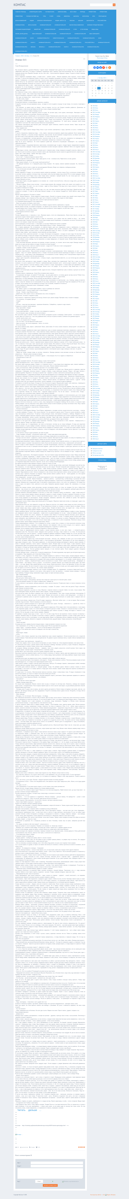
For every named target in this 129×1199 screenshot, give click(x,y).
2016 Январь (95, 160)
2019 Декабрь (96, 263)
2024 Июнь (95, 382)
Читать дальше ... (29, 1110)
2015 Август (95, 149)
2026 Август (95, 439)
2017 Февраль (96, 189)
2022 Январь (95, 318)
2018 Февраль (96, 215)
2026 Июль (95, 436)
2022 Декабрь (96, 342)
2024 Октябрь (96, 390)
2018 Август (95, 228)
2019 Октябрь (96, 259)
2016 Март (95, 165)
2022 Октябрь (96, 338)
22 (112, 90)
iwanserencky (25, 1147)
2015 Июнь (95, 145)
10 (95, 88)
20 (105, 90)
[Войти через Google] (106, 67)
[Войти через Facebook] (100, 67)
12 (102, 88)
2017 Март (95, 191)
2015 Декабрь (96, 158)
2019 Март (95, 243)
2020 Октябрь (96, 285)
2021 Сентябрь (96, 309)
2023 (22, 56)
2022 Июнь (95, 329)
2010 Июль (95, 110)
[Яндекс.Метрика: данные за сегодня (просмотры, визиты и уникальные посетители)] (110, 1194)
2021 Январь (95, 292)
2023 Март (95, 349)
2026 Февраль (96, 425)
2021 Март (95, 296)
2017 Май (94, 195)
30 (92, 95)
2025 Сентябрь (96, 414)
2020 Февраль (96, 268)
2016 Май (94, 169)
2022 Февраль (96, 320)
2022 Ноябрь (95, 340)
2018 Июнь (95, 224)
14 (108, 88)
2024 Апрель (95, 377)
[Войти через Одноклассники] (109, 67)
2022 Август (95, 333)
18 (99, 90)
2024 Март (95, 375)
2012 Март (95, 119)
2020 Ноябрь (95, 287)
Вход (106, 58)
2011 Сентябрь (96, 112)
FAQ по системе (96, 453)
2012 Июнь (95, 125)
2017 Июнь (95, 197)
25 (99, 93)
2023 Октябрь (96, 364)
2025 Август (95, 412)
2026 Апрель (95, 430)
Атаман (33, 1147)
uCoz (104, 1194)
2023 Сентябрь (96, 362)
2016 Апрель (95, 167)
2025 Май (94, 406)
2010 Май (94, 105)
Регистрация (100, 58)
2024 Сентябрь (96, 388)
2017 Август (95, 202)
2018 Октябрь (96, 233)
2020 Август (95, 281)
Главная (17, 56)
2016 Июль (95, 173)
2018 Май (94, 222)
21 (108, 90)
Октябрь (27, 56)
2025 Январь (95, 397)
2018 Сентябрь (96, 230)
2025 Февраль (96, 399)
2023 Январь (95, 344)
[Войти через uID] (94, 67)
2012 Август (95, 130)
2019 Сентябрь (96, 257)
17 (95, 90)
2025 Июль (95, 410)
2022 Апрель (95, 325)
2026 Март (95, 428)
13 (105, 88)
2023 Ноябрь (95, 366)
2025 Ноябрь (95, 419)
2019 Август (95, 254)
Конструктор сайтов (95, 1194)
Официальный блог (97, 448)
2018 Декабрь (96, 237)
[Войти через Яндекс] (103, 67)
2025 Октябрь (96, 417)
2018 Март (95, 217)
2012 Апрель (95, 121)
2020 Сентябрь (96, 283)
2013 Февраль (96, 136)
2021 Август (95, 307)
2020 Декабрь (96, 290)
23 (92, 93)
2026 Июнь (95, 434)
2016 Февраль (96, 162)
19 (102, 90)
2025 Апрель (95, 403)
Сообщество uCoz (97, 450)
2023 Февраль (96, 347)
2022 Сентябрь (96, 336)
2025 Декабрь (96, 421)
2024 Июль (95, 384)
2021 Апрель (95, 298)
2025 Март (95, 401)
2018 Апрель (95, 219)
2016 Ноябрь (95, 182)
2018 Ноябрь (95, 235)
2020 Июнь (95, 276)
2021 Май (94, 300)
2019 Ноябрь (95, 261)
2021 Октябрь (96, 311)
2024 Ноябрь (95, 393)
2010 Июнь (95, 108)
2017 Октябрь (96, 206)
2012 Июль (95, 127)
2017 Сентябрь (96, 204)
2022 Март (95, 322)
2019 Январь (95, 239)
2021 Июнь (95, 303)
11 (31, 56)
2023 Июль (95, 357)
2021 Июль (95, 305)
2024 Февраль (96, 373)
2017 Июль (95, 200)
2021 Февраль (96, 294)
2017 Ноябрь (95, 208)
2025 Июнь (95, 408)
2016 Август (95, 176)
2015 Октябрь (96, 154)
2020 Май (94, 274)
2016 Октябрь (96, 180)
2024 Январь (95, 371)
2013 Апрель (95, 138)
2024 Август (95, 386)
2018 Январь (95, 213)
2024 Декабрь (96, 395)
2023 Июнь (95, 355)
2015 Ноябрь (95, 156)
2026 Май (94, 432)
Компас (20, 5)
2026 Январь (95, 423)
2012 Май (94, 123)
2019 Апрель (95, 246)
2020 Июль (95, 279)
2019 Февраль (96, 241)
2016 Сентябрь (96, 178)
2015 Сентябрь (96, 151)
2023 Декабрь (96, 368)
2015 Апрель (95, 140)
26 (102, 93)
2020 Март (95, 270)
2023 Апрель (95, 351)
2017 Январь (95, 187)
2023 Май (94, 353)
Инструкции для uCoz (98, 455)
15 (112, 88)
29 (112, 93)
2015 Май (94, 143)
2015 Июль (95, 147)
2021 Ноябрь (95, 314)
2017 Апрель (95, 193)
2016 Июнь (95, 171)
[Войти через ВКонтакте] (97, 67)
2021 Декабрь (96, 316)
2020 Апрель (95, 272)
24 (95, 93)
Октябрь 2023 (102, 78)
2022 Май (94, 327)
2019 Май (94, 248)
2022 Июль (95, 331)
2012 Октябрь (96, 134)
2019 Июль (95, 252)
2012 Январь (95, 114)
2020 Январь (95, 265)
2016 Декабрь (96, 184)
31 (95, 95)
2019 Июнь (95, 250)
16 (92, 90)
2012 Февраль (96, 116)
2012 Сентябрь (96, 132)
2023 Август (95, 360)
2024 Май (94, 379)
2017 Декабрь (96, 211)
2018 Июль (95, 226)
